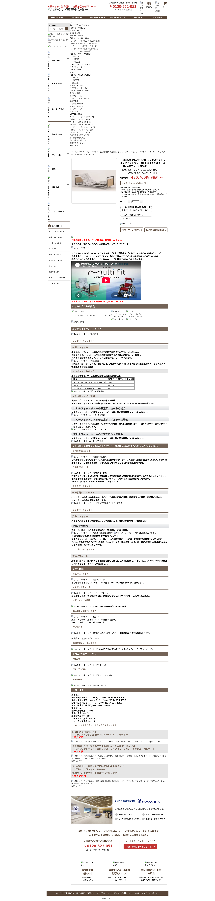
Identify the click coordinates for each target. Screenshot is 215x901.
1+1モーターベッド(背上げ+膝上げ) (83, 46)
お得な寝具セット (76, 103)
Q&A (137, 893)
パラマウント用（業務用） (80, 98)
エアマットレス (76, 95)
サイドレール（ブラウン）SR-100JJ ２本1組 (135, 315)
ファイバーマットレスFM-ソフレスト (118, 315)
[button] (58, 17)
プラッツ (73, 72)
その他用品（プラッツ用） (80, 135)
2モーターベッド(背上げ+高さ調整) (83, 43)
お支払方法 (52, 266)
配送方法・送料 (54, 272)
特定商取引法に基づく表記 (74, 893)
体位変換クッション (77, 143)
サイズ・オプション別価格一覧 (134, 183)
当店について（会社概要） (58, 277)
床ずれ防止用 (75, 93)
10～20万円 (74, 80)
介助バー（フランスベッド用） (82, 130)
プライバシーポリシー (150, 893)
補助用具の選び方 (55, 254)
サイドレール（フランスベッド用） (83, 127)
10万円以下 (74, 77)
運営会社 (90, 893)
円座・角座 (74, 145)
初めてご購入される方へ (57, 231)
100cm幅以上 (75, 61)
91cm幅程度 (74, 59)
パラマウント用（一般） (79, 88)
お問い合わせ (157, 17)
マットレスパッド (76, 106)
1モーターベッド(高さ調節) (80, 51)
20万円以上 (74, 82)
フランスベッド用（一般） (80, 90)
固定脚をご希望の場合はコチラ (85, 638)
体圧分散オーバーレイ (78, 140)
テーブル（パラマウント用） (81, 122)
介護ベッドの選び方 (117, 17)
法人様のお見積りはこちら (155, 229)
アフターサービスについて (131, 229)
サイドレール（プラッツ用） (81, 132)
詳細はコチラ (154, 741)
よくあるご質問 (54, 283)
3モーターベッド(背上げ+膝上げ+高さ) (85, 41)
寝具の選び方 (53, 249)
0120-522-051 (100, 846)
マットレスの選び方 (55, 243)
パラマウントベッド (77, 67)
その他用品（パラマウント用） (82, 124)
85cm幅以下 (74, 56)
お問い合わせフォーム (142, 846)
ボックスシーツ (76, 109)
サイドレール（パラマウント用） (83, 116)
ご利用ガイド (137, 17)
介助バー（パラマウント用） (81, 119)
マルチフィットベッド (88, 151)
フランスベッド (76, 69)
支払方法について (104, 893)
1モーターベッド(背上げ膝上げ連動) (84, 48)
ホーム (74, 151)
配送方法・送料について (123, 893)
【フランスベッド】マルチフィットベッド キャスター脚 (91, 315)
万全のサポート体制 (55, 260)
